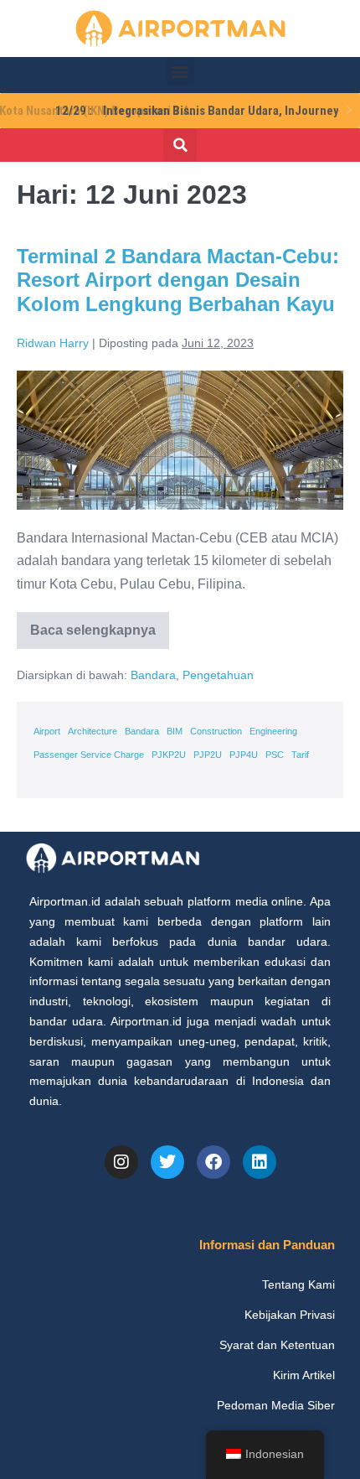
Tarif (300, 755)
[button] (180, 71)
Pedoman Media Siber (276, 1405)
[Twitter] (167, 1162)
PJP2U (207, 755)
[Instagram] (121, 1162)
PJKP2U (169, 755)
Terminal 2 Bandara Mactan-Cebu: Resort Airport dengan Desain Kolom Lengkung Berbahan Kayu (178, 280)
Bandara (153, 675)
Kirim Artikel (304, 1375)
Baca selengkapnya (94, 624)
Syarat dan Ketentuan (277, 1345)
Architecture (92, 731)
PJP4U (243, 755)
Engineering (273, 731)
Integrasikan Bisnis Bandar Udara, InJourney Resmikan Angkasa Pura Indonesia (174, 110)
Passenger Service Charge (88, 755)
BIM (175, 731)
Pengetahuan (218, 675)
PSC (274, 755)
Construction (216, 731)
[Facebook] (213, 1162)
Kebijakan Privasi (289, 1314)
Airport (46, 731)
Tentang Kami (298, 1284)
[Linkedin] (259, 1162)
